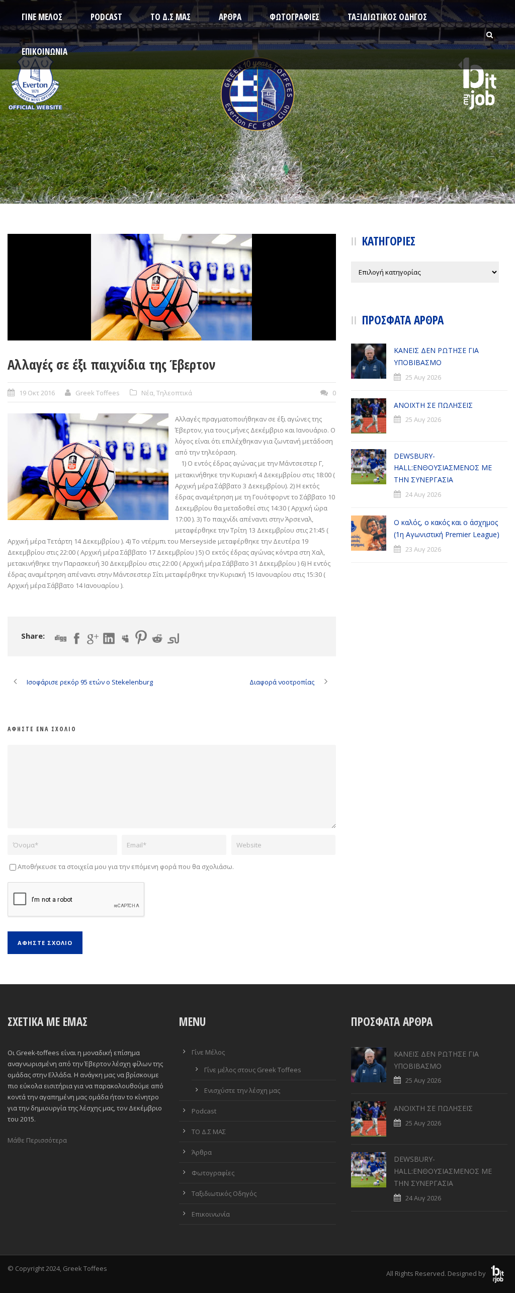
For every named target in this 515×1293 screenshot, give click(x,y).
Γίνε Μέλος (42, 17)
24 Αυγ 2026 (423, 494)
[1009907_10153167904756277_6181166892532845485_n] (172, 287)
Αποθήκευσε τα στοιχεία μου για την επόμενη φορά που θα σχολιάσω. (126, 866)
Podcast (106, 17)
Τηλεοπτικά (174, 392)
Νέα (147, 392)
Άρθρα (230, 17)
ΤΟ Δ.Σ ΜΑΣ (170, 17)
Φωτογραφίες (294, 17)
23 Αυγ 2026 (423, 549)
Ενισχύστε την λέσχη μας (242, 1090)
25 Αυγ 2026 (423, 377)
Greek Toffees (97, 392)
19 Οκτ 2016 (37, 392)
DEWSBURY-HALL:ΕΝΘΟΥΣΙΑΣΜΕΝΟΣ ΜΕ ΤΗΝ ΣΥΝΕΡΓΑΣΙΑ (443, 468)
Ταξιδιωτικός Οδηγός (387, 17)
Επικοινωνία (44, 51)
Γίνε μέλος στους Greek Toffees (252, 1069)
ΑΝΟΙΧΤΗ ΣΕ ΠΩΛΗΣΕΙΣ (433, 405)
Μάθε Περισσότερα (37, 1140)
